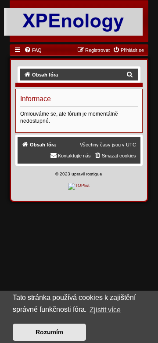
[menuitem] (33, 50)
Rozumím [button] (49, 332)
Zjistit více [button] (105, 310)
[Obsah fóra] (73, 21)
